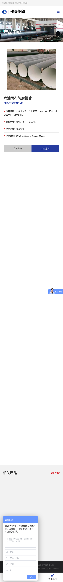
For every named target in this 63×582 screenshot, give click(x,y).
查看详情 (41, 525)
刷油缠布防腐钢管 (46, 560)
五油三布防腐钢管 (46, 520)
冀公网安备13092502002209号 (39, 569)
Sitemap (56, 569)
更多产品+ (55, 473)
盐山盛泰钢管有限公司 (45, 565)
